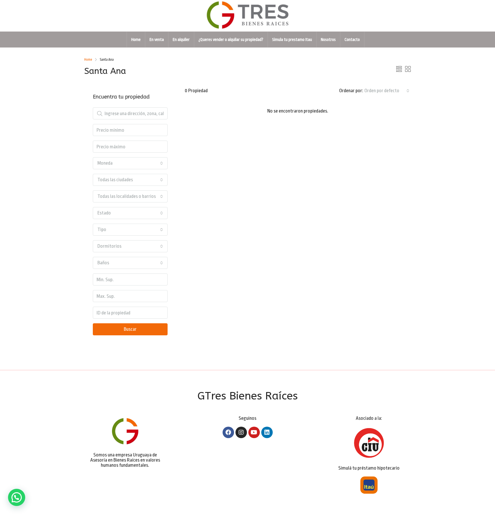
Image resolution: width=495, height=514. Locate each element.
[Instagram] (241, 432)
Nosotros (328, 39)
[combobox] (387, 91)
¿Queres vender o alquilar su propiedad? (231, 39)
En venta (157, 39)
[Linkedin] (267, 432)
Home (136, 39)
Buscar (130, 329)
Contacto (352, 39)
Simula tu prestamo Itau (292, 39)
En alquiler (181, 39)
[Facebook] (228, 432)
